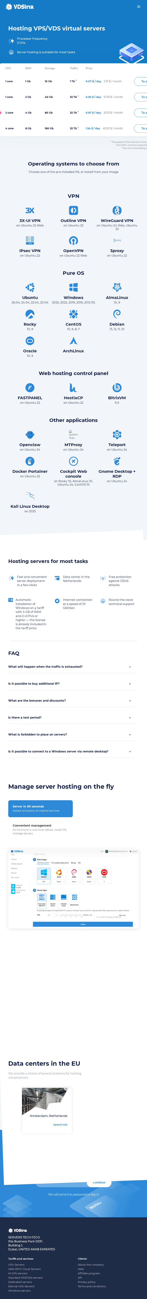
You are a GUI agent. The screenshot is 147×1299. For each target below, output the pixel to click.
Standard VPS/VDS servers (25, 1277)
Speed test (60, 1124)
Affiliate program (89, 1273)
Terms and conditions (92, 1286)
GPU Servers (16, 1264)
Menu (139, 7)
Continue (99, 1182)
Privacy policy (87, 1282)
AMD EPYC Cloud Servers (24, 1269)
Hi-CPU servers (17, 1273)
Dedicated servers (20, 1282)
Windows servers (19, 1290)
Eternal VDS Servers (21, 1286)
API (80, 1277)
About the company (91, 1264)
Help (81, 1269)
